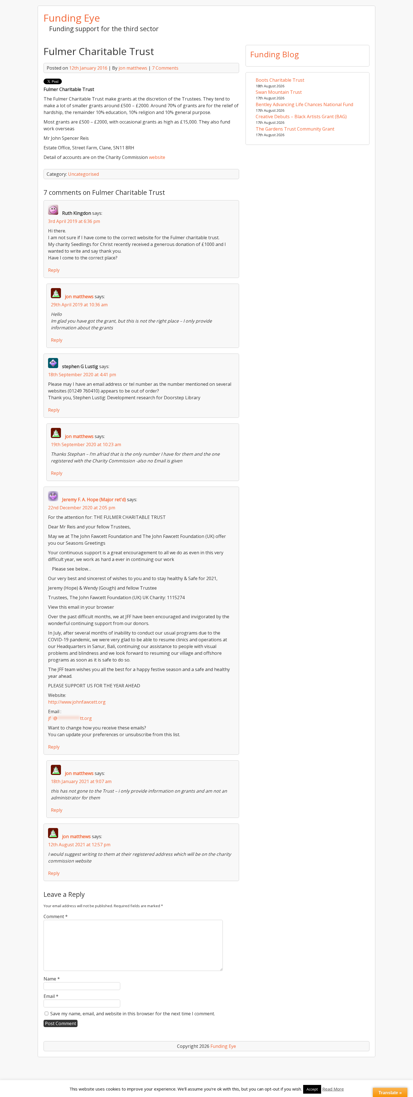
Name (52, 979)
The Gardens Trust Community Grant (295, 129)
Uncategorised (83, 174)
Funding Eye (72, 17)
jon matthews (133, 68)
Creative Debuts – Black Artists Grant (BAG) (301, 116)
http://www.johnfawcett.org (77, 702)
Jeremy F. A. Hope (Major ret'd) (94, 499)
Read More (333, 1089)
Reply (54, 270)
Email (51, 996)
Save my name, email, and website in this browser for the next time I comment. (132, 1014)
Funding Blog (274, 54)
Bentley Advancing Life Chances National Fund (304, 104)
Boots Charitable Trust (280, 80)
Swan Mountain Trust (279, 92)
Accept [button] (312, 1089)
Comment (56, 916)
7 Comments (165, 68)
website (157, 157)
